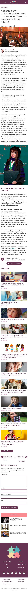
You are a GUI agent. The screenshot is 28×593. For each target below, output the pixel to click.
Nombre (3, 488)
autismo (12, 248)
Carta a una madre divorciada (18, 525)
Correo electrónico (6, 494)
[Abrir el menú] (2, 2)
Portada (3, 450)
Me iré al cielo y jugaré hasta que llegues (8, 458)
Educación (4, 7)
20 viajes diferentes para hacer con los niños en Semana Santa (18, 533)
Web (2, 500)
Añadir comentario (15, 263)
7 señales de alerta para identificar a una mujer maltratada (16, 519)
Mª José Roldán (10, 50)
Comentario (4, 474)
